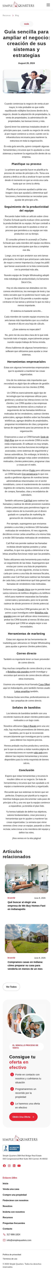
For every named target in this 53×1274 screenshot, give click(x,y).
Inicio (5, 1183)
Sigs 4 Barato (29, 726)
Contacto (7, 1229)
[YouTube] (19, 1165)
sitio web (38, 752)
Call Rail (28, 500)
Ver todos (11, 987)
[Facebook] (4, 1165)
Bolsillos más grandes (18, 672)
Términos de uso (10, 1259)
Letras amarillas (22, 691)
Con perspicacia (30, 474)
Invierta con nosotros (14, 1212)
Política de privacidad (12, 1254)
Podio (32, 470)
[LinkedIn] (14, 1165)
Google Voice (23, 589)
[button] (47, 5)
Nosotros (7, 1206)
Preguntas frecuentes (14, 1223)
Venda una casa (11, 1189)
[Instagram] (9, 1165)
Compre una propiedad (15, 1195)
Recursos (8, 1217)
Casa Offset (44, 684)
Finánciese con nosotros (15, 1200)
